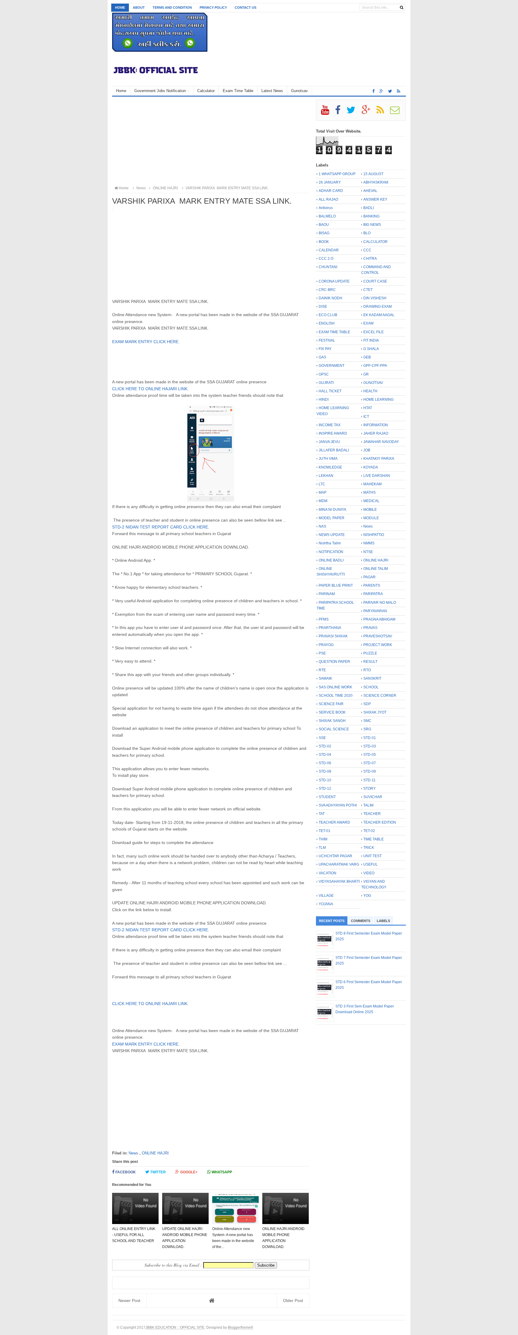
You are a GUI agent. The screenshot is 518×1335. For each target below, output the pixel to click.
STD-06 (325, 763)
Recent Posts (331, 921)
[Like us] (374, 91)
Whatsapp (221, 1172)
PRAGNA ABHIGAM (379, 619)
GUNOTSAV (373, 383)
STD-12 (325, 788)
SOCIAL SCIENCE (334, 729)
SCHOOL (371, 687)
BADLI (368, 208)
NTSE (368, 552)
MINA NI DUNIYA (332, 509)
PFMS (324, 619)
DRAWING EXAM (377, 306)
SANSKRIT (372, 678)
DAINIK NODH (330, 298)
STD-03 (369, 746)
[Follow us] (390, 91)
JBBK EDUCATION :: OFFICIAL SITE (174, 1327)
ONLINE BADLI (331, 560)
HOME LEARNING (378, 399)
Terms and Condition (172, 7)
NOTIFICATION (331, 552)
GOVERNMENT (331, 366)
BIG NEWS (372, 225)
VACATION (327, 873)
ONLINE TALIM (375, 569)
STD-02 (325, 746)
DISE (323, 306)
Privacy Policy (213, 7)
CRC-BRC (327, 290)
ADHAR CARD (331, 191)
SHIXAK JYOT (374, 712)
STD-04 (325, 755)
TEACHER (372, 814)
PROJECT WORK (377, 645)
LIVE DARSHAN (376, 476)
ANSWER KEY (375, 199)
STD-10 (325, 780)
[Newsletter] (397, 112)
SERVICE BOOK (332, 712)
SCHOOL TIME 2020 (336, 695)
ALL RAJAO (328, 199)
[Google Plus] (369, 112)
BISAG (324, 233)
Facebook (125, 1172)
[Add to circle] (381, 91)
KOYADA (370, 467)
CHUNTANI (328, 267)
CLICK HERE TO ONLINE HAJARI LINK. (150, 388)
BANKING (371, 216)
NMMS (368, 543)
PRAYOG (326, 645)
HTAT (367, 408)
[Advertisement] (210, 142)
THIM (323, 839)
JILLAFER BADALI (334, 450)
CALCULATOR (375, 242)
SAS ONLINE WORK (335, 687)
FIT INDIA (371, 340)
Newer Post (129, 1300)
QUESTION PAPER (334, 662)
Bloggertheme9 (240, 1327)
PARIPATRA (373, 594)
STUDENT (327, 797)
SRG (367, 729)
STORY (369, 788)
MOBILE (370, 509)
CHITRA (370, 258)
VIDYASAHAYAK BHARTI (339, 881)
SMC (367, 721)
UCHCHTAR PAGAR (335, 856)
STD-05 (369, 755)
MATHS (369, 492)
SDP (367, 704)
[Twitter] (354, 112)
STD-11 (369, 780)
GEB (367, 357)
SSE (322, 738)
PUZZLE (370, 653)
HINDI (324, 399)
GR (366, 374)
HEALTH (370, 391)
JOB (366, 450)
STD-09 (369, 771)
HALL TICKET (330, 391)
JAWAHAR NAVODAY (381, 442)
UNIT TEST (372, 856)
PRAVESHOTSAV (377, 636)
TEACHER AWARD (334, 822)
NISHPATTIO (373, 535)
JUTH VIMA (328, 458)
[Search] (401, 7)
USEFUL (370, 864)
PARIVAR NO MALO (379, 602)
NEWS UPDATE (332, 535)
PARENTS (371, 585)
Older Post (293, 1300)
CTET (368, 290)
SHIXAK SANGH (332, 721)
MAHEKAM (372, 484)
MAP (322, 492)
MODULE (371, 518)
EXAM (368, 323)
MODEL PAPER (331, 518)
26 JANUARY (330, 182)
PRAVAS (370, 628)
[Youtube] (327, 112)
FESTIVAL (327, 340)
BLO (367, 233)
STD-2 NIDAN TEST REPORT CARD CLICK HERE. (161, 527)
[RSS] (383, 112)
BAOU (324, 225)
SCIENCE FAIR (331, 704)
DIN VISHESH (374, 298)
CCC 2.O (326, 258)
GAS (322, 357)
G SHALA (371, 349)
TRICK (368, 848)
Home (120, 7)
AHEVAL (370, 191)
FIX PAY (325, 349)
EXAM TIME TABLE (334, 332)
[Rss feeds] (398, 91)
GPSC (324, 374)
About (139, 7)
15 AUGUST (373, 174)
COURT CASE (375, 281)
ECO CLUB (328, 315)
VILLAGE (326, 895)
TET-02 (369, 831)
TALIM (368, 805)
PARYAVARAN (375, 611)
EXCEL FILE (373, 332)
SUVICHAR (372, 797)
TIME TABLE (373, 839)
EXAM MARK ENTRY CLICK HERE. (146, 341)
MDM (323, 501)
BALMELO (327, 216)
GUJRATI (326, 383)
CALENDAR (329, 250)
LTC (322, 484)
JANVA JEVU (329, 442)
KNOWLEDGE (330, 467)
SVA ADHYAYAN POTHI (338, 805)
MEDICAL (371, 501)
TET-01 (324, 831)
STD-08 (325, 771)
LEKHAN (326, 476)
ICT (366, 417)
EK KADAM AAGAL (378, 315)
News (133, 1153)
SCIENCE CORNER (379, 695)
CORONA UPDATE (334, 281)
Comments (360, 921)
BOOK (324, 242)
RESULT (370, 662)
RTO (367, 670)
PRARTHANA (330, 628)
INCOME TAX (330, 425)
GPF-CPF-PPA (375, 366)
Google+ (188, 1172)
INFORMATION (375, 425)
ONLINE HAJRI (155, 1153)
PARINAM (327, 594)
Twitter (157, 1172)
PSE (322, 653)
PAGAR (369, 577)
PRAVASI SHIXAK (333, 636)
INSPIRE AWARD (333, 433)
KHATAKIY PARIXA (378, 458)
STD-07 (369, 763)
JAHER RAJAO (375, 433)
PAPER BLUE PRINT (336, 585)
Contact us (245, 7)
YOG (367, 895)
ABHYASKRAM (375, 182)
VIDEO (368, 873)
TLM (322, 848)
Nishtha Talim (330, 543)
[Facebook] (340, 112)
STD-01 (369, 738)
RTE (322, 670)
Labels (383, 921)
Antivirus (326, 208)
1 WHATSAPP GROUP (337, 174)
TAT (322, 814)
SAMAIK (325, 678)
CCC (367, 250)
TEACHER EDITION (379, 822)
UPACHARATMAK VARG (339, 864)
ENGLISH (327, 323)
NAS (322, 526)
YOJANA (326, 904)
